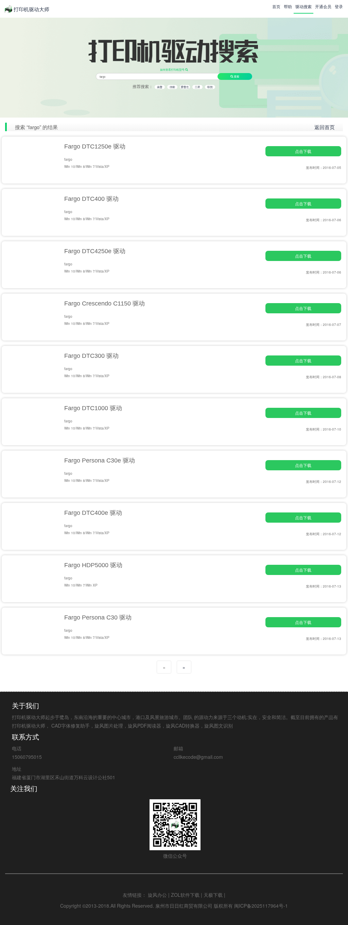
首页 (276, 6)
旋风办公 (157, 894)
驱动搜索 (303, 6)
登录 (339, 6)
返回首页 (324, 126)
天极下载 (213, 894)
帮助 (288, 6)
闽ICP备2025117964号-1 (261, 905)
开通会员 (323, 6)
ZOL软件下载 (185, 894)
